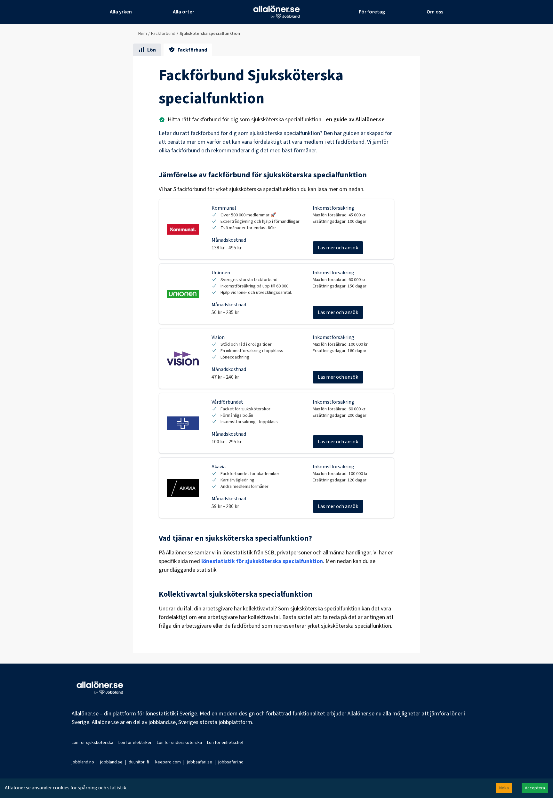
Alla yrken (121, 11)
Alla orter (183, 11)
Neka (504, 788)
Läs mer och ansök (338, 247)
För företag (372, 11)
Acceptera (535, 788)
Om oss (435, 11)
